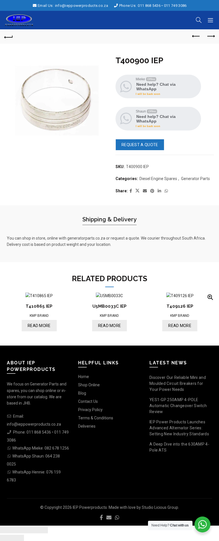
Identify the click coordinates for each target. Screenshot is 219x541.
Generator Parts (195, 178)
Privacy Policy (90, 409)
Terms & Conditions (95, 418)
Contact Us (88, 401)
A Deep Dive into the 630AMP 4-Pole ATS (179, 447)
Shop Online (89, 385)
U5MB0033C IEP (109, 306)
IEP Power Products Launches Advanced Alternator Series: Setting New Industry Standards (179, 428)
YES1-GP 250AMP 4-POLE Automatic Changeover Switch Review (178, 405)
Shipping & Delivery (109, 219)
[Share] (18, 530)
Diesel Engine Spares (158, 178)
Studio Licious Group (160, 507)
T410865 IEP (39, 306)
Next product (210, 36)
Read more (39, 325)
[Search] (198, 20)
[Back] (8, 36)
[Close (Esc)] (6, 530)
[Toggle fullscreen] (30, 530)
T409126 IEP (180, 306)
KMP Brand (39, 316)
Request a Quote (139, 144)
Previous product (196, 36)
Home (83, 376)
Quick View (210, 297)
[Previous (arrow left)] (6, 538)
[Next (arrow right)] (18, 538)
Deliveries (87, 426)
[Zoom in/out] (42, 530)
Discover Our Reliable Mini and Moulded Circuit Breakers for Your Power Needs (177, 383)
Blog (82, 393)
